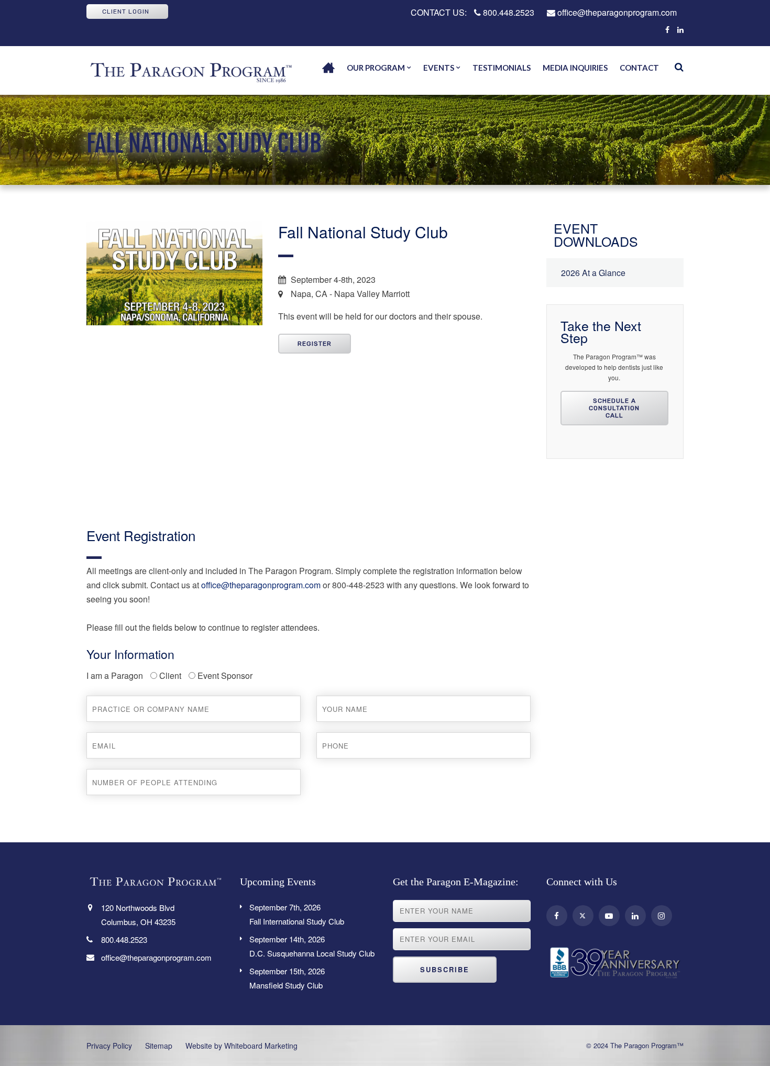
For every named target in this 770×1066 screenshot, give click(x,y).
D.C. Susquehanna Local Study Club (312, 946)
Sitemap (158, 1045)
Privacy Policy (109, 1045)
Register (315, 343)
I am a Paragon (114, 675)
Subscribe (444, 969)
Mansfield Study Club (287, 978)
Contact (639, 67)
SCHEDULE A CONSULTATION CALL (614, 408)
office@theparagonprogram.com (616, 12)
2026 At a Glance (593, 273)
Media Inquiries (575, 67)
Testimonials (501, 67)
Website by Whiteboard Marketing (241, 1045)
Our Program (376, 67)
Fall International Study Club (296, 914)
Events (438, 67)
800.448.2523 (507, 12)
